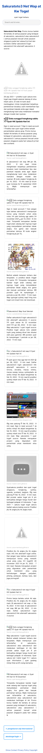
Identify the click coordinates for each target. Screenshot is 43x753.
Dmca (8, 750)
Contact (14, 750)
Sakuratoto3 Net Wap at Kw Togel (21, 8)
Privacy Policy (23, 750)
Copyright (33, 750)
